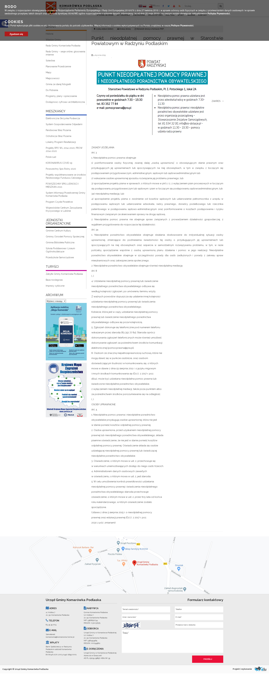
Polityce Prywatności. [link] (182, 25)
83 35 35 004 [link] (51, 625)
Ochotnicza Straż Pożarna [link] (58, 136)
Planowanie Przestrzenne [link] (58, 66)
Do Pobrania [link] (52, 90)
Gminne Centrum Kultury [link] (58, 230)
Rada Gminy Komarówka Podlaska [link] (63, 45)
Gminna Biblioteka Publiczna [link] (60, 242)
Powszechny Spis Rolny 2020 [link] (61, 169)
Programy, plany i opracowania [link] (61, 96)
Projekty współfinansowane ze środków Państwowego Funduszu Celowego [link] (66, 176)
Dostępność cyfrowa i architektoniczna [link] (65, 102)
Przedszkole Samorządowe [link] (60, 257)
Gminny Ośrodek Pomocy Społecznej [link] (65, 236)
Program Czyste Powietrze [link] (59, 202)
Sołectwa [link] (50, 60)
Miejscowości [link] (52, 78)
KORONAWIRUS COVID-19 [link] (59, 163)
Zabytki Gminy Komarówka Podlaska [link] (64, 274)
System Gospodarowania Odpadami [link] (64, 124)
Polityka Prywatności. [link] (219, 13)
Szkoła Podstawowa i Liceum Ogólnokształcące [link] (60, 250)
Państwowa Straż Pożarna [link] (58, 130)
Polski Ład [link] (51, 157)
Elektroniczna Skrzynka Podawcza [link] (63, 118)
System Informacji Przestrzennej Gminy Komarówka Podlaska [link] (65, 194)
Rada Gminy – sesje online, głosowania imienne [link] (65, 53)
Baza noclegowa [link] (54, 280)
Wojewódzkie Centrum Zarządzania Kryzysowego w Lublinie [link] (64, 209)
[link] (66, 332)
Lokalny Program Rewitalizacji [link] (61, 142)
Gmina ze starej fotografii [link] (58, 84)
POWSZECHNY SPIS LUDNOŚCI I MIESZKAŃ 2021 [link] (62, 185)
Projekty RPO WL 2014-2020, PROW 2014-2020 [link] (64, 149)
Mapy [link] (48, 72)
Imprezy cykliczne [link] (55, 286)
